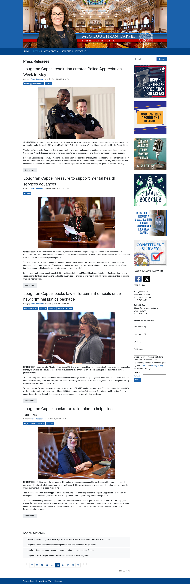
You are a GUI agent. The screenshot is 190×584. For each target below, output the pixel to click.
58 (73, 565)
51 (37, 565)
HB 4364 (27, 193)
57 (68, 565)
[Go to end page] (85, 564)
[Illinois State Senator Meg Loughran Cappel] (95, 23)
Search (162, 59)
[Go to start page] (24, 564)
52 (42, 565)
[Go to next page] (82, 564)
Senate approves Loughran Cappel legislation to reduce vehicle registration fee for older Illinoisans (68, 539)
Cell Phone (138, 349)
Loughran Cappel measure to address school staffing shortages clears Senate (60, 550)
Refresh (137, 376)
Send (137, 379)
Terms (144, 365)
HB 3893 (69, 308)
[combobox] (145, 59)
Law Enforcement (30, 308)
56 (63, 565)
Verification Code (141, 368)
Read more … (30, 170)
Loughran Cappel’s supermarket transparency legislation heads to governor (58, 555)
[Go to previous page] (28, 564)
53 (47, 565)
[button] (36, 51)
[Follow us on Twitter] (147, 278)
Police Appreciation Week (33, 84)
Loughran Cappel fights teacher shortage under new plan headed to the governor (61, 545)
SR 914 (48, 84)
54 (52, 565)
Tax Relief (40, 424)
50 (32, 565)
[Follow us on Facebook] (138, 278)
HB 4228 (43, 308)
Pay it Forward (29, 424)
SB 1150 (50, 424)
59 (78, 565)
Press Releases (37, 79)
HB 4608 (52, 308)
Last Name (138, 334)
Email (136, 342)
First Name (138, 327)
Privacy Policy (157, 365)
